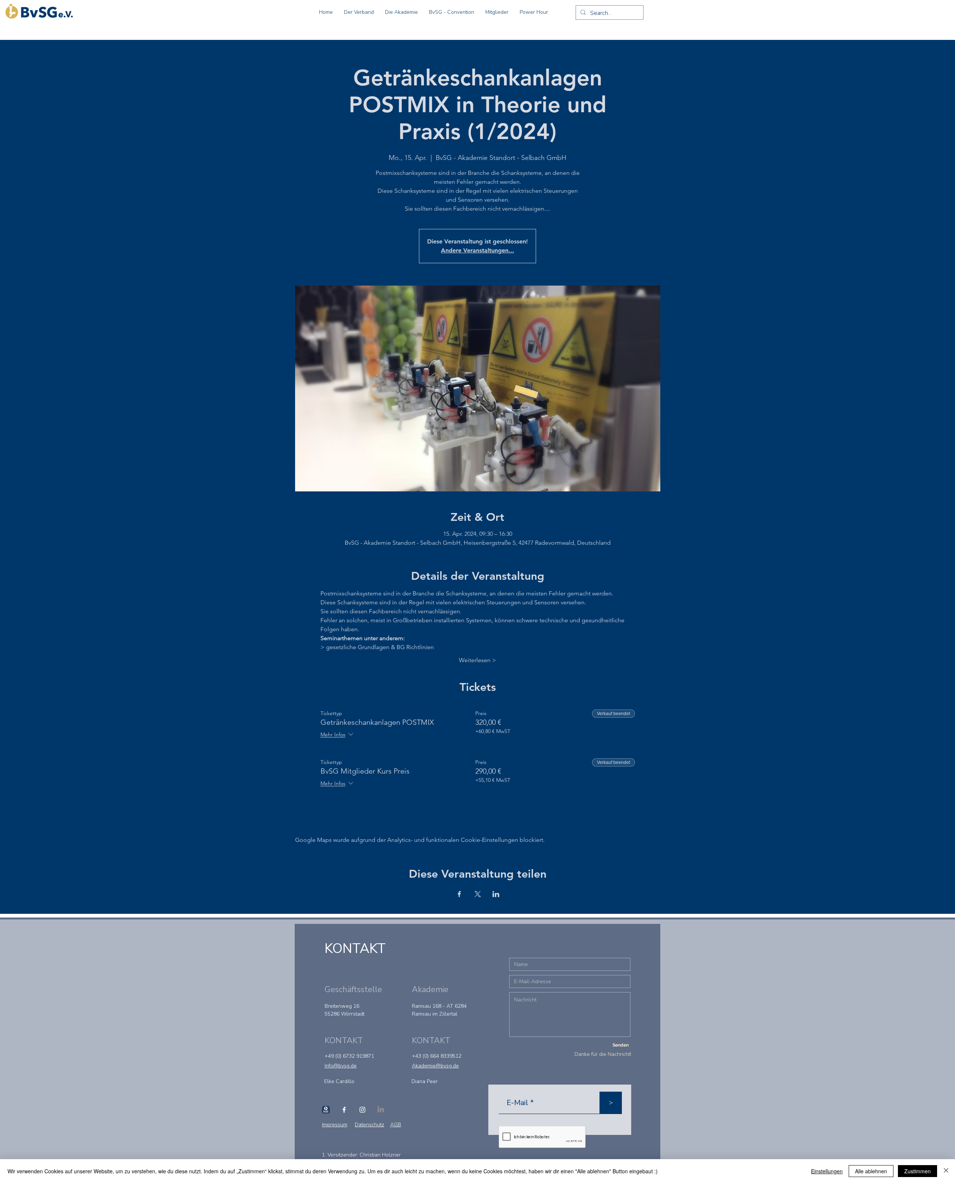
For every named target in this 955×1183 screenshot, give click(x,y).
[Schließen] (946, 1171)
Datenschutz (369, 1124)
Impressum (334, 1124)
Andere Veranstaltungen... (477, 250)
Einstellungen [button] (827, 1171)
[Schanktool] (326, 1110)
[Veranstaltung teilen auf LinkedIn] (496, 894)
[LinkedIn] (381, 1110)
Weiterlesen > (477, 660)
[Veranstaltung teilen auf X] (477, 894)
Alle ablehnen (871, 1171)
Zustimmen (917, 1171)
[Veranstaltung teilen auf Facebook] (459, 894)
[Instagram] (362, 1110)
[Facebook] (344, 1110)
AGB (395, 1124)
